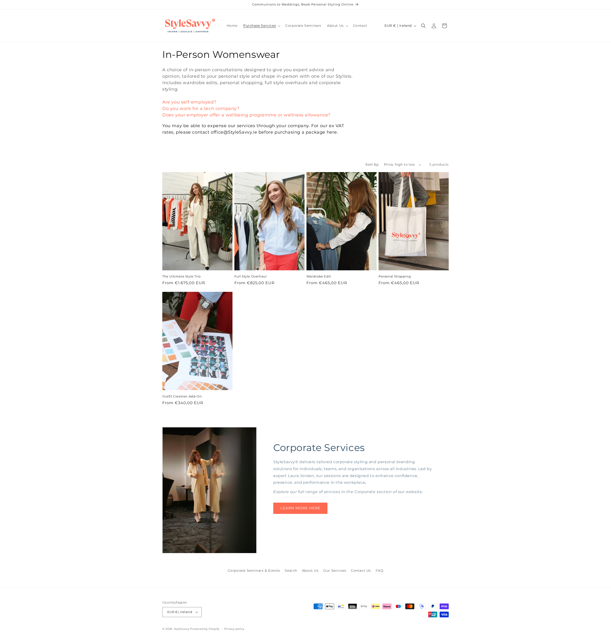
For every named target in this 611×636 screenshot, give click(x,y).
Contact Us (361, 570)
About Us (310, 570)
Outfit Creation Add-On (182, 396)
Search (291, 570)
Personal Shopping (395, 276)
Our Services (334, 570)
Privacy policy (234, 629)
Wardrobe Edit (318, 276)
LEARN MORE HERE (300, 508)
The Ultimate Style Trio (181, 276)
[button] (261, 26)
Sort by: (372, 164)
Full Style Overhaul (250, 276)
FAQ (380, 570)
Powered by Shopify (205, 629)
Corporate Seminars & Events (254, 570)
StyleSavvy (182, 629)
